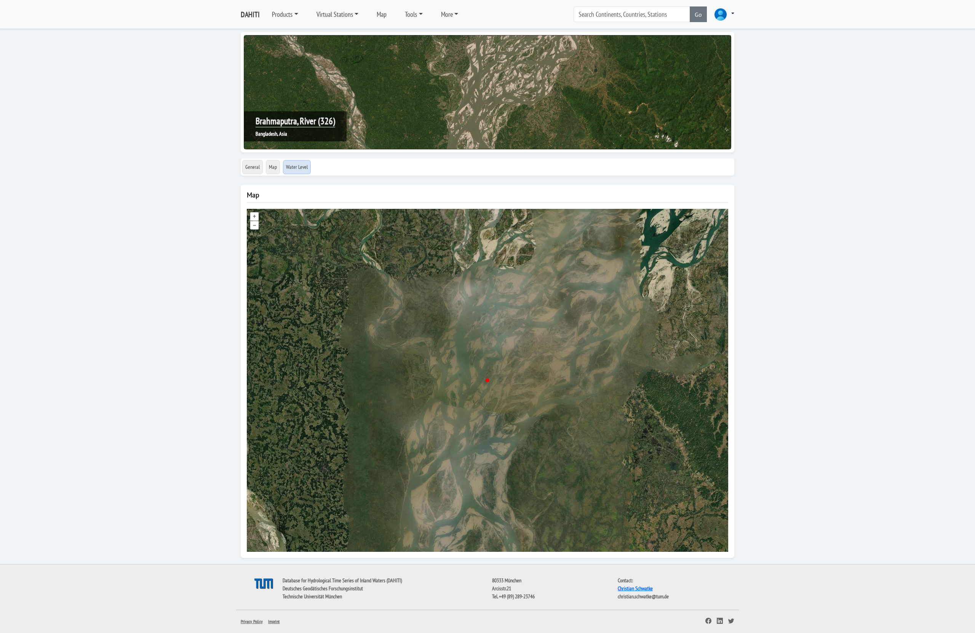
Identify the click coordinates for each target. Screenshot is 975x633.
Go (698, 14)
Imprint (274, 621)
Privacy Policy (252, 621)
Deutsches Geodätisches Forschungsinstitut (323, 588)
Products (282, 14)
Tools (411, 14)
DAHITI (250, 14)
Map (382, 14)
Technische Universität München (312, 596)
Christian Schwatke (635, 588)
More (447, 14)
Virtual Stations (334, 14)
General (252, 166)
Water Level (297, 166)
